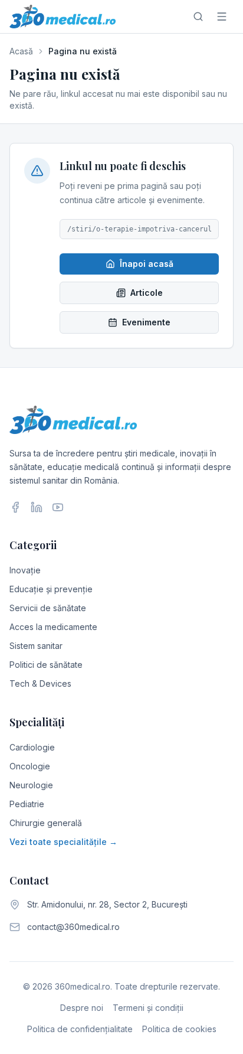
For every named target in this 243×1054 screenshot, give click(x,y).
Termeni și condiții (148, 1008)
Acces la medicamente (53, 627)
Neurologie (31, 785)
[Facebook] (15, 507)
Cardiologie (32, 747)
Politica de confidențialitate (80, 1029)
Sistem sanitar (36, 646)
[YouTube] (58, 507)
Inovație (25, 570)
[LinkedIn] (36, 507)
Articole (146, 293)
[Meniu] (222, 16)
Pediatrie (26, 804)
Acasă (21, 51)
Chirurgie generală (45, 823)
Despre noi (81, 1008)
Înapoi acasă (146, 264)
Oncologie (29, 766)
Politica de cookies (179, 1029)
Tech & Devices (40, 683)
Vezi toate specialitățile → (63, 842)
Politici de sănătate (46, 665)
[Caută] (198, 16)
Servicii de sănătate (47, 608)
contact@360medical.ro (73, 927)
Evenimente (146, 322)
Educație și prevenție (51, 589)
